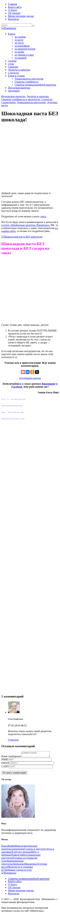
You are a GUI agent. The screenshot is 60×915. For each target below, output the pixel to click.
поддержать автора (30, 378)
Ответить (13, 739)
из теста (19, 42)
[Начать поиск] (33, 25)
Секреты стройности (26, 81)
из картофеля (22, 45)
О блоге (12, 10)
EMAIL (5, 763)
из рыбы (19, 51)
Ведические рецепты (13, 96)
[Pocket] (23, 372)
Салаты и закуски (34, 848)
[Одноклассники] (32, 372)
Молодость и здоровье (20, 866)
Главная (12, 4)
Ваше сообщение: (11, 756)
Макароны (30, 863)
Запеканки (18, 863)
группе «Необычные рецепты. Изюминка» (25, 225)
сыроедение (17, 848)
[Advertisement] (30, 158)
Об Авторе (14, 13)
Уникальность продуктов (29, 78)
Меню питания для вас (21, 16)
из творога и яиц (24, 54)
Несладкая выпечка (19, 87)
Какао (4, 845)
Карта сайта (15, 7)
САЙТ (5, 766)
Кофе (11, 845)
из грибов (20, 36)
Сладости (13, 72)
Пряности (16, 854)
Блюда (11, 33)
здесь (43, 216)
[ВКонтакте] (28, 372)
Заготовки (14, 90)
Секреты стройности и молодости (20, 99)
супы (11, 63)
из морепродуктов (25, 48)
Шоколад (19, 845)
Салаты (12, 60)
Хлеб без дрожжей (22, 851)
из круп (19, 39)
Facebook (16, 386)
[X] (37, 372)
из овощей (20, 57)
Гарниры (13, 66)
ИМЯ (4, 759)
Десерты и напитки (19, 69)
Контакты (13, 19)
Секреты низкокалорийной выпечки (35, 84)
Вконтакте (48, 383)
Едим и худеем (16, 75)
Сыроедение (8, 102)
